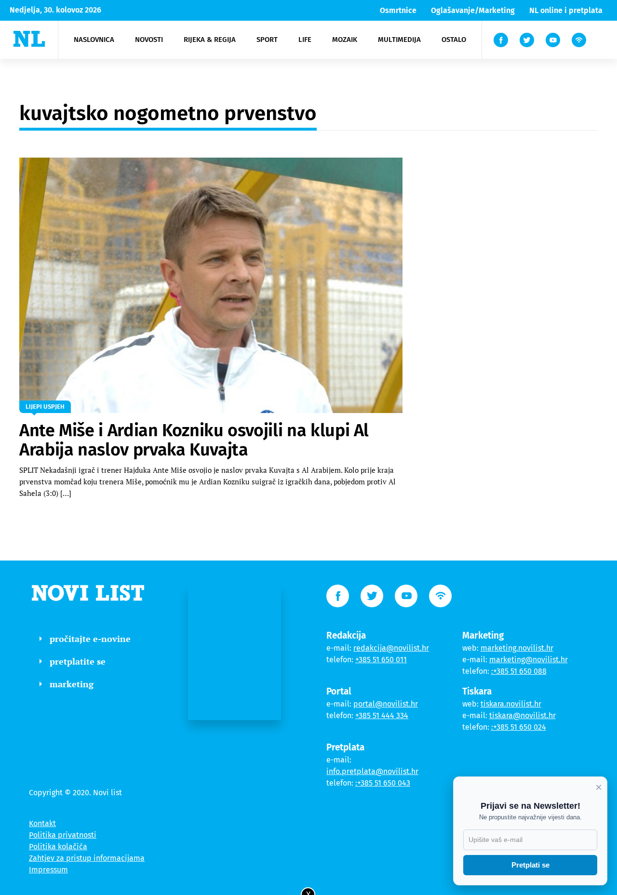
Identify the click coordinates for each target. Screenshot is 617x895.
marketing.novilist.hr (517, 648)
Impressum (48, 869)
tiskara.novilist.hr (511, 703)
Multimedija (399, 39)
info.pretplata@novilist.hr (372, 771)
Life (304, 39)
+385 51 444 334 (381, 715)
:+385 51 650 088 (519, 671)
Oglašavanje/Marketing (473, 10)
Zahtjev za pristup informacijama (87, 858)
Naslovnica (94, 39)
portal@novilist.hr (385, 703)
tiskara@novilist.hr (522, 715)
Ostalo (454, 39)
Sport (267, 39)
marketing (72, 684)
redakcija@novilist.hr (391, 648)
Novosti (149, 39)
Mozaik (344, 39)
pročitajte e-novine (90, 638)
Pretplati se (530, 865)
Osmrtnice (398, 10)
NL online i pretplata (566, 10)
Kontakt (42, 823)
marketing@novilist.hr (528, 659)
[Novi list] (29, 38)
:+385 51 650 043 (382, 783)
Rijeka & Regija (210, 39)
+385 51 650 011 (381, 659)
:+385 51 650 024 (518, 727)
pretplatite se (78, 661)
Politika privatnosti (62, 835)
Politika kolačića (58, 846)
